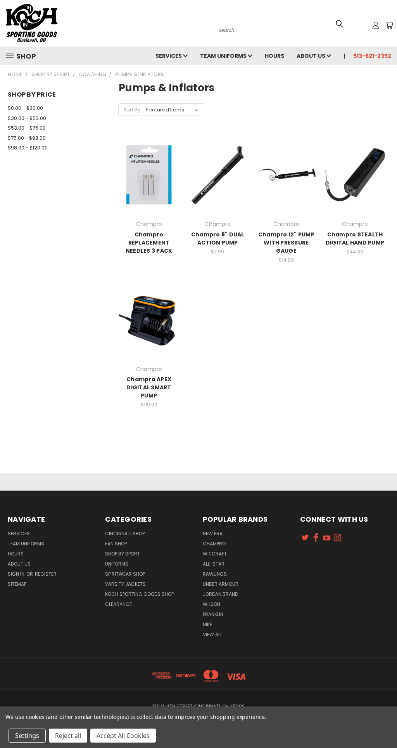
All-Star (213, 564)
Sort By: (132, 109)
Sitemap (17, 584)
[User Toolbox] (376, 25)
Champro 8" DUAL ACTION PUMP (217, 238)
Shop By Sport (122, 553)
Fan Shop (116, 543)
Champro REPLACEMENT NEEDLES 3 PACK (149, 243)
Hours (274, 56)
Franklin (213, 614)
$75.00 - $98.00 (27, 138)
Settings (27, 735)
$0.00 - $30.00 (25, 108)
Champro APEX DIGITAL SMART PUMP (148, 387)
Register (46, 574)
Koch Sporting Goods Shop (139, 594)
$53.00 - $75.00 (27, 128)
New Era (213, 533)
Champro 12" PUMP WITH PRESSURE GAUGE (286, 243)
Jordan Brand (220, 594)
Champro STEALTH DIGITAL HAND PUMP (355, 238)
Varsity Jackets (125, 584)
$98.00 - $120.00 (28, 147)
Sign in (17, 574)
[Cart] (389, 25)
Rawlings (215, 574)
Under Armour (220, 584)
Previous (385, 723)
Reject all (68, 735)
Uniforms (116, 564)
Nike (207, 624)
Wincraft (215, 553)
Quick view (148, 173)
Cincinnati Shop (125, 533)
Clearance (118, 604)
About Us (311, 56)
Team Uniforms (224, 56)
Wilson (211, 604)
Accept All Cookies (123, 735)
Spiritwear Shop (125, 574)
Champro (214, 543)
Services (169, 56)
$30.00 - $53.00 (27, 118)
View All (212, 634)
